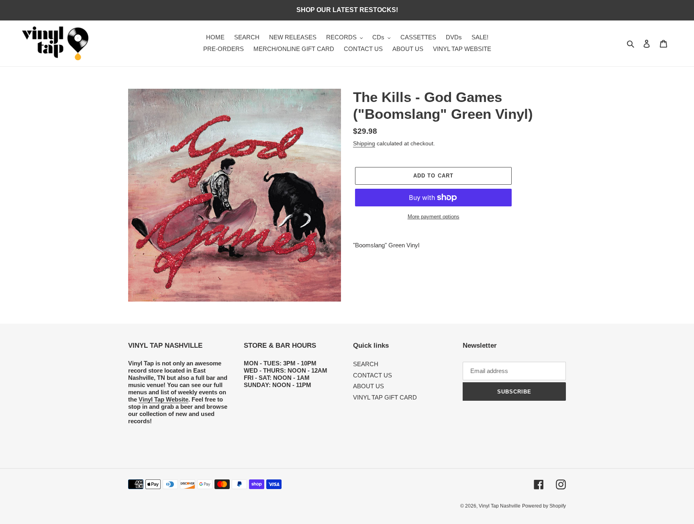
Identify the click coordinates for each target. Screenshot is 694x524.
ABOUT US (368, 386)
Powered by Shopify (544, 506)
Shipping (364, 143)
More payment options (433, 217)
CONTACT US (372, 375)
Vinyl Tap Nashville (499, 506)
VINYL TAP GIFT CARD (385, 397)
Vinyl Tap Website (163, 399)
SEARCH (365, 364)
